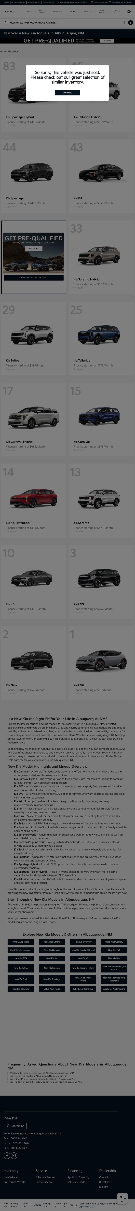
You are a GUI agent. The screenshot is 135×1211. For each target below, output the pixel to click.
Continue (67, 92)
